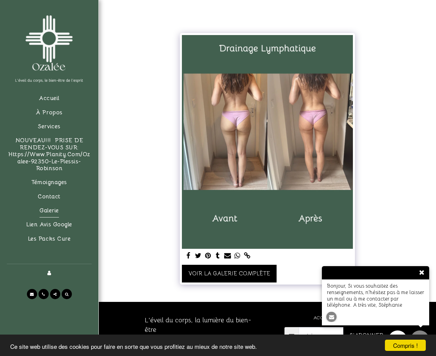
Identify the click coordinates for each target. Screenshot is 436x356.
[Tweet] (198, 256)
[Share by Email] (227, 256)
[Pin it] (208, 256)
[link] (247, 256)
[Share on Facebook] (188, 256)
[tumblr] (217, 256)
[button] (32, 294)
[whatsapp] (237, 256)
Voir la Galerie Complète (229, 273)
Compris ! (405, 345)
